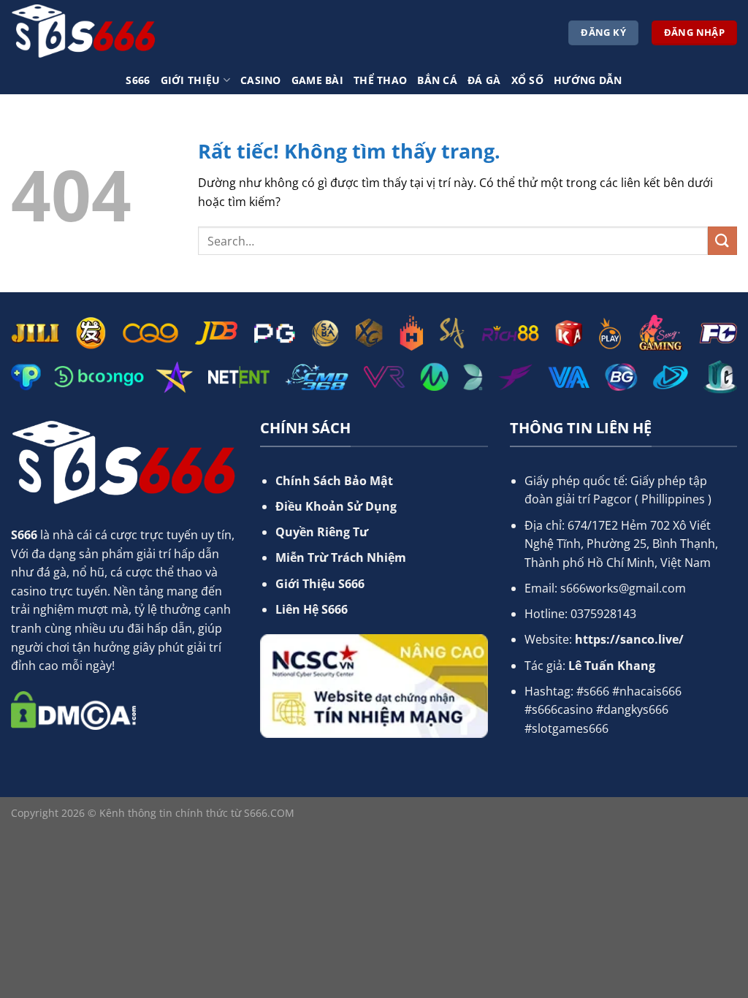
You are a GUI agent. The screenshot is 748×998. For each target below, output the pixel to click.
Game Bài (317, 80)
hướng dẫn (588, 80)
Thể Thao (380, 80)
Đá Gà (484, 80)
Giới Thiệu (191, 80)
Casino (260, 80)
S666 (138, 80)
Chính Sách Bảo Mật (334, 481)
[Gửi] (722, 240)
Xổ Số (527, 80)
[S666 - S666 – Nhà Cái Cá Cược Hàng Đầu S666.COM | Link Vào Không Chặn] (84, 32)
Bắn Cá (437, 80)
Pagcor (612, 499)
